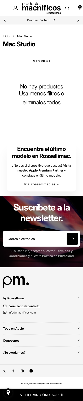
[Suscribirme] (72, 239)
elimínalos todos (42, 102)
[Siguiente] (78, 20)
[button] (5, 8)
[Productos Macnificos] (16, 288)
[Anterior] (5, 20)
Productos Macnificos (39, 383)
